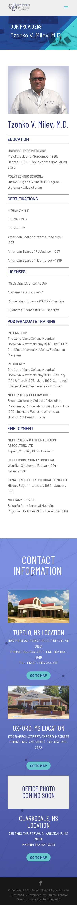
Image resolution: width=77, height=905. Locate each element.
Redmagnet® (51, 899)
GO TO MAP (38, 675)
